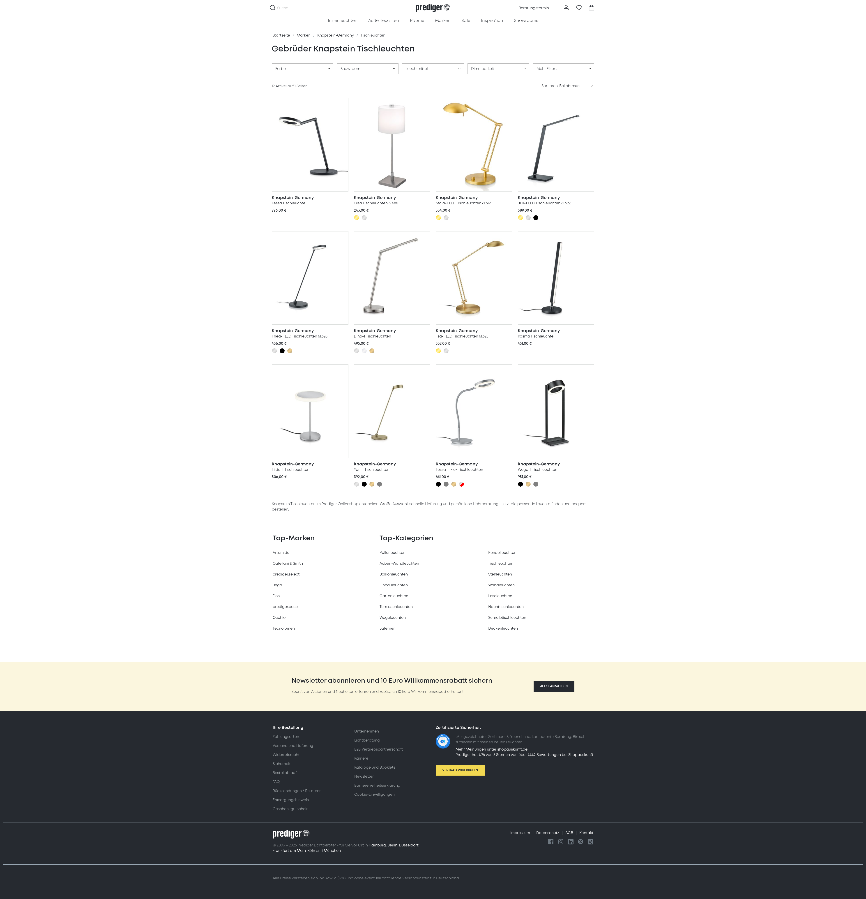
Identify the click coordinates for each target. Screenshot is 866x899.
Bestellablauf (285, 772)
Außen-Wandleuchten (399, 563)
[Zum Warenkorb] (591, 8)
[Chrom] (364, 351)
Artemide (281, 552)
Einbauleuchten (394, 585)
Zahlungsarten (286, 736)
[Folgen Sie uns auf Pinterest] (580, 842)
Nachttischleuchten (506, 606)
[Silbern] (364, 217)
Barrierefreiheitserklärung (377, 785)
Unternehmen (366, 731)
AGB (569, 832)
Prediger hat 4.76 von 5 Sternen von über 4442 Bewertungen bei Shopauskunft (524, 754)
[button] (554, 686)
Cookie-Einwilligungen (374, 794)
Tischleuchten (500, 563)
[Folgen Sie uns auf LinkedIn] (570, 842)
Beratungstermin (534, 8)
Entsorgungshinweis (291, 799)
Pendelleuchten (502, 552)
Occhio (279, 617)
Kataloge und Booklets (374, 767)
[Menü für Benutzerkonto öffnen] (566, 8)
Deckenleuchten (503, 628)
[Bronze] (290, 351)
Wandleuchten (501, 585)
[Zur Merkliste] (579, 8)
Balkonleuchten (394, 574)
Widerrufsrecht (286, 754)
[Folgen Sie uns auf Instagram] (561, 842)
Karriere (361, 758)
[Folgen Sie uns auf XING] (590, 842)
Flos (276, 596)
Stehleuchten (500, 574)
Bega (277, 585)
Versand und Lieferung (293, 745)
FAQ (276, 781)
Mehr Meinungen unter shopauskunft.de (491, 749)
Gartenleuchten (394, 596)
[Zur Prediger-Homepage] (433, 8)
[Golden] (356, 217)
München (332, 850)
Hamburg (377, 845)
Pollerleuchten (392, 552)
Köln (311, 850)
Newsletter (364, 776)
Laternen (388, 628)
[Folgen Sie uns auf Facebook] (551, 842)
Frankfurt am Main (289, 850)
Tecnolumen (284, 628)
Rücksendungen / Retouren (297, 790)
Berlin (392, 845)
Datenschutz (548, 832)
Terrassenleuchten (396, 606)
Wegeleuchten (393, 617)
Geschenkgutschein (291, 809)
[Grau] (379, 484)
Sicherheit (281, 763)
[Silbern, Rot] (461, 484)
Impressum (520, 832)
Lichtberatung (367, 740)
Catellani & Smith (288, 563)
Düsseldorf (408, 845)
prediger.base (285, 606)
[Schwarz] (536, 217)
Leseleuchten (500, 596)
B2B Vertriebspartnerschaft (378, 749)
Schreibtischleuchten (507, 617)
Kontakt (586, 832)
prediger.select (286, 574)
